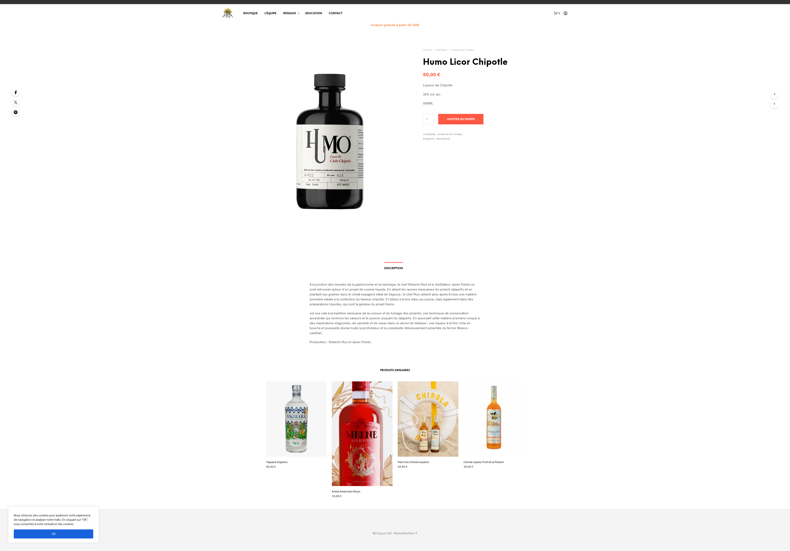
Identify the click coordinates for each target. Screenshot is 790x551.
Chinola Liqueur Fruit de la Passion (484, 462)
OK (54, 534)
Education (313, 13)
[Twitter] (16, 102)
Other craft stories (462, 50)
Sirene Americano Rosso (346, 491)
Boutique (250, 13)
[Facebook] (16, 92)
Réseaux (289, 13)
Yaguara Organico (277, 462)
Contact (335, 13)
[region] (53, 524)
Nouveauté (443, 139)
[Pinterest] (16, 112)
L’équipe (270, 13)
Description (393, 268)
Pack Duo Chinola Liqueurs (413, 462)
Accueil (427, 50)
